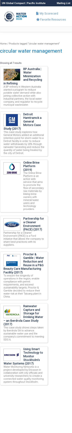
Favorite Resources (53, 19)
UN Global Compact (13, 3)
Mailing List (63, 3)
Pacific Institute (36, 3)
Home (3, 43)
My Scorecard (48, 13)
